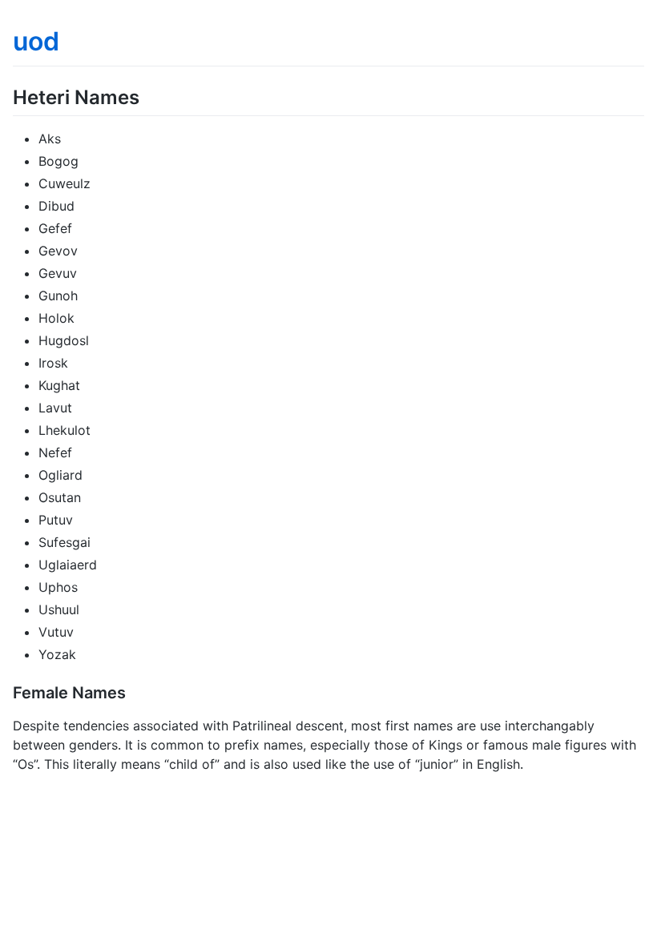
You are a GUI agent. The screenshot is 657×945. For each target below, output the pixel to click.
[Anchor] (149, 96)
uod (36, 41)
